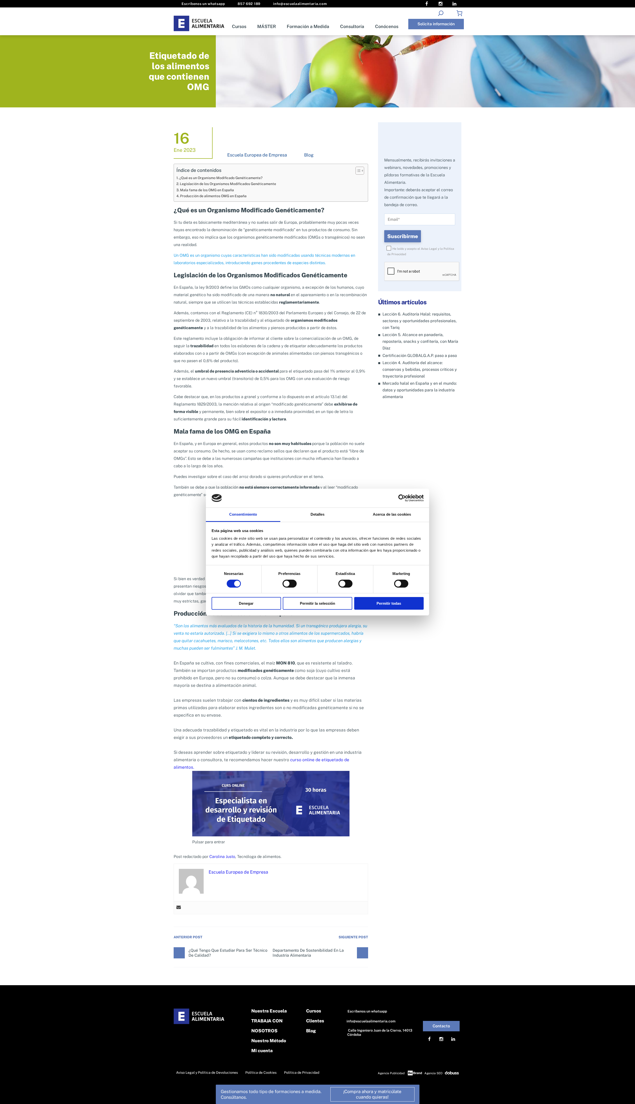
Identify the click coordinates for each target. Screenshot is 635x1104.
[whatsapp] (618, 1093)
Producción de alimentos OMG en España (213, 196)
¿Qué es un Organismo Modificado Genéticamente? (220, 178)
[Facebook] (427, 3)
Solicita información (436, 24)
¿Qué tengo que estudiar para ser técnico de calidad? (228, 953)
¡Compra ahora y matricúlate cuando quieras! (372, 1094)
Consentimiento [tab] (243, 514)
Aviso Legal (429, 249)
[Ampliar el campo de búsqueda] (440, 13)
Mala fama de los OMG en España (207, 190)
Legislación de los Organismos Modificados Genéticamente (228, 184)
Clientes (315, 1020)
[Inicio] (199, 23)
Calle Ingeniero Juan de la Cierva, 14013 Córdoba (379, 1032)
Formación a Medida (308, 26)
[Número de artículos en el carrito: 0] (459, 13)
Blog (309, 155)
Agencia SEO (433, 1073)
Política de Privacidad (301, 1072)
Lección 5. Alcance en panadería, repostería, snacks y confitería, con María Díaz (420, 341)
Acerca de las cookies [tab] (392, 514)
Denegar (246, 603)
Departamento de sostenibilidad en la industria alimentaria (308, 953)
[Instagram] (440, 3)
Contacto (441, 1026)
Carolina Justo (222, 856)
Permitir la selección (317, 603)
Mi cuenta (262, 1050)
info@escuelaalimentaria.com (299, 4)
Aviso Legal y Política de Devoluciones (207, 1072)
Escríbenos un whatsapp (203, 4)
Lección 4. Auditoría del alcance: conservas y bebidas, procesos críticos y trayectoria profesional (419, 369)
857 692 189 (248, 4)
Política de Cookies (261, 1072)
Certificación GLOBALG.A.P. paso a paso (419, 355)
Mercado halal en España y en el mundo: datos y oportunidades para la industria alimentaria (419, 390)
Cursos (239, 26)
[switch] (290, 584)
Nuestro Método (268, 1040)
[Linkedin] (454, 3)
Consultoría (352, 26)
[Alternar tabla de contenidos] (357, 170)
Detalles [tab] (318, 514)
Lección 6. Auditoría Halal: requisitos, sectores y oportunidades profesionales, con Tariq (419, 321)
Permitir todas (389, 603)
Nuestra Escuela (269, 1010)
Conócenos (386, 26)
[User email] (178, 907)
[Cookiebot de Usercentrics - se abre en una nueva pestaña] (402, 498)
